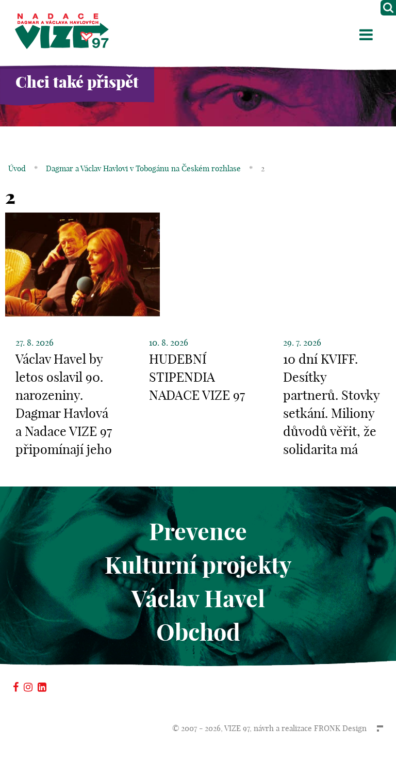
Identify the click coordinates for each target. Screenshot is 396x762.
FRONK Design (340, 728)
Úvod (17, 168)
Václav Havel (198, 598)
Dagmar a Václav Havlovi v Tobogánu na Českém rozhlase (143, 168)
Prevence (198, 531)
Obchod (198, 632)
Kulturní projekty (198, 565)
